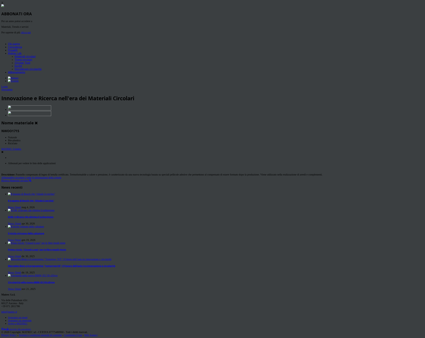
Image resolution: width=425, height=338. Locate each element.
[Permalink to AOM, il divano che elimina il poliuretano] (31, 210)
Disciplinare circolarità (28, 69)
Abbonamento (16, 72)
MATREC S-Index (11, 149)
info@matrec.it (9, 311)
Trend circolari (23, 59)
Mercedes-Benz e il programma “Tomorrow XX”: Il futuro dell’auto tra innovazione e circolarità (61, 265)
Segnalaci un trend (17, 317)
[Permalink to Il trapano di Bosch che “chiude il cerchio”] (31, 194)
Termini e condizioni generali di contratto (40, 335)
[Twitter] (4, 329)
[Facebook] (2, 329)
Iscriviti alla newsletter (20, 329)
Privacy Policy (9, 335)
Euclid (18, 65)
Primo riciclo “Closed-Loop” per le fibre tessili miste (37, 249)
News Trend (14, 207)
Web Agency (91, 335)
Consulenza (15, 46)
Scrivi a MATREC (18, 323)
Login (4, 86)
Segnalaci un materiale (20, 320)
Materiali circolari (25, 56)
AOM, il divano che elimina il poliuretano (30, 216)
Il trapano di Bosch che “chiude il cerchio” (31, 200)
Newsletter (7, 89)
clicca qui (26, 32)
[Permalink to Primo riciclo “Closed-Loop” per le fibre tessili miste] (36, 243)
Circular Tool (22, 62)
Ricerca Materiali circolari (15, 180)
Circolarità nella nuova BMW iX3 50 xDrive (31, 282)
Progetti (13, 50)
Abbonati (31, 177)
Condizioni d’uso (73, 335)
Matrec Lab (14, 53)
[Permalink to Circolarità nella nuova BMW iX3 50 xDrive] (33, 275)
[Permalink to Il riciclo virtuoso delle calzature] (26, 226)
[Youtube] (7, 329)
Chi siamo (14, 43)
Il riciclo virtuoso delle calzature (26, 233)
